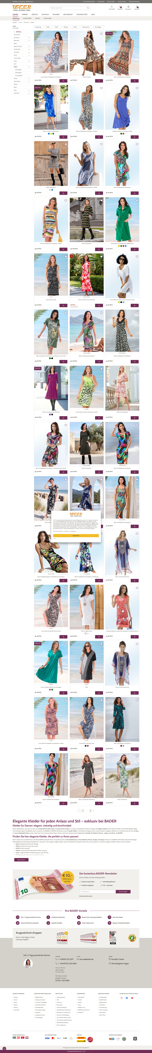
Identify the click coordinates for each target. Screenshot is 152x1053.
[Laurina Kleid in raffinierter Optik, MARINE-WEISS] (86, 746)
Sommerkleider (18, 75)
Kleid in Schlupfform (51, 187)
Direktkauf (81, 1012)
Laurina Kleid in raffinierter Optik (86, 743)
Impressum (59, 1002)
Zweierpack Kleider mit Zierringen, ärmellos (122, 131)
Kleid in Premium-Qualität (51, 522)
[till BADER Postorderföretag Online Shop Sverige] (14, 1038)
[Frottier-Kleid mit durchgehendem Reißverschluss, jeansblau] (126, 246)
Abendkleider (18, 69)
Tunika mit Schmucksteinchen (122, 687)
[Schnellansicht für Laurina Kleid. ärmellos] (63, 305)
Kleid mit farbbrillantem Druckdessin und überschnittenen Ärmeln (51, 468)
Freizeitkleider (18, 72)
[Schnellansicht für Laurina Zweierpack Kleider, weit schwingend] (63, 693)
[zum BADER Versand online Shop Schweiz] (22, 1038)
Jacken (15, 61)
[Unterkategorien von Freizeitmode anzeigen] (29, 49)
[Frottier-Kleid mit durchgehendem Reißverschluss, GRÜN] (121, 246)
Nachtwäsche (17, 81)
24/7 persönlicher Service (89, 1)
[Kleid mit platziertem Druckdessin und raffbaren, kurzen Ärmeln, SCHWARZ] (52, 358)
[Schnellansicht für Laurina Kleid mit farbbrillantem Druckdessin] (63, 81)
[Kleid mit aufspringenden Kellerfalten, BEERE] (50, 414)
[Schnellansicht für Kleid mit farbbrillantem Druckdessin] (135, 81)
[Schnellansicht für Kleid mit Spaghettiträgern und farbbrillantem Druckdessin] (63, 580)
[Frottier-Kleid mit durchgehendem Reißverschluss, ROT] (123, 246)
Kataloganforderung (40, 1015)
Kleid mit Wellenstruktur (86, 631)
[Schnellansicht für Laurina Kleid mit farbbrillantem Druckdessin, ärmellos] (63, 749)
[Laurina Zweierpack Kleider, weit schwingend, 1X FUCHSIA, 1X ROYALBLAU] (50, 690)
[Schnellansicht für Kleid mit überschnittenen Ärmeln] (99, 361)
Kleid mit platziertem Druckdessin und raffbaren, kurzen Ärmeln (51, 356)
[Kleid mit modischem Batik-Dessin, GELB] (51, 134)
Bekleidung (18, 31)
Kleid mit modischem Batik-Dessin (51, 131)
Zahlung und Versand (40, 1000)
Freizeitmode (17, 49)
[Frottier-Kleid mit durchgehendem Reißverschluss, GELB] (119, 246)
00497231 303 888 (68, 963)
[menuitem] (15, 14)
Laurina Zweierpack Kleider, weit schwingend (51, 687)
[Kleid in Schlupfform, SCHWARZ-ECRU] (50, 190)
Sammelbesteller (39, 1007)
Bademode (16, 40)
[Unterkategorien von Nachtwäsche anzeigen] (29, 81)
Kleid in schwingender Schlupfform (87, 799)
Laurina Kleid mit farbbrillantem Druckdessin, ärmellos (51, 743)
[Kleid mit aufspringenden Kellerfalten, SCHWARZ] (52, 414)
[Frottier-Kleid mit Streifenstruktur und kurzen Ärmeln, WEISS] (126, 302)
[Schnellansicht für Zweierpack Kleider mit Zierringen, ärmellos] (135, 137)
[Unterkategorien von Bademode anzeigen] (29, 40)
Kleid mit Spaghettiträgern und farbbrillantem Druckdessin (51, 576)
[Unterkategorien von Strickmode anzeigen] (29, 93)
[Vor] (94, 810)
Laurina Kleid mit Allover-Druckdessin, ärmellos (87, 412)
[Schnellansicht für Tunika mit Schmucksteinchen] (135, 693)
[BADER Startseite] (22, 8)
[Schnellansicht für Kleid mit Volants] (99, 81)
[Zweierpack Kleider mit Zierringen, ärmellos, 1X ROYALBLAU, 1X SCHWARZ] (123, 134)
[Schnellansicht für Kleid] (99, 693)
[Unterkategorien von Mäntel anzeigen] (29, 78)
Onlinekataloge (38, 1017)
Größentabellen (103, 997)
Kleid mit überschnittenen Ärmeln (87, 356)
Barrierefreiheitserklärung (62, 1022)
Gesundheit (16, 1010)
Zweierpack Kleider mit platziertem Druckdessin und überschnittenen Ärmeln (122, 631)
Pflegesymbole (102, 1002)
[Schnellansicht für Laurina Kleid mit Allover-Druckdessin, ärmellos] (99, 418)
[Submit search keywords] (88, 8)
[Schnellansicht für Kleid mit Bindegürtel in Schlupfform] (135, 749)
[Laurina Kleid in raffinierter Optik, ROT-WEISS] (88, 746)
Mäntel (15, 78)
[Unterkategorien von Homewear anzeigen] (29, 52)
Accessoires (16, 37)
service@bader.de (86, 959)
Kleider (15, 67)
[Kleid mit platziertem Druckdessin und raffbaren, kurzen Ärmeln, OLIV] (50, 358)
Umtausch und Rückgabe (41, 1002)
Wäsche (16, 1005)
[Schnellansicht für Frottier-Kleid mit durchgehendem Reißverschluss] (135, 249)
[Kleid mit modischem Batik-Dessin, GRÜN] (53, 134)
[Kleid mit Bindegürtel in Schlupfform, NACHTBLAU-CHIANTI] (121, 746)
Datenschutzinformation (85, 896)
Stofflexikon (102, 1005)
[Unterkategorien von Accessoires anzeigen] (29, 37)
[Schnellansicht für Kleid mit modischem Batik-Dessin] (63, 137)
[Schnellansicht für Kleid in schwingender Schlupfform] (99, 803)
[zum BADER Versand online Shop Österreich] (18, 1038)
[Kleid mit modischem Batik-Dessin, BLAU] (49, 134)
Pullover (16, 84)
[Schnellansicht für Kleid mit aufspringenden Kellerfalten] (63, 418)
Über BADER (81, 997)
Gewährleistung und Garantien (64, 1010)
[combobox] (70, 8)
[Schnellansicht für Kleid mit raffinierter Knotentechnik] (99, 305)
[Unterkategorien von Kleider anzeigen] (29, 66)
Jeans (15, 64)
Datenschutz (60, 1005)
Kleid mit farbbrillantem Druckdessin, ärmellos (86, 131)
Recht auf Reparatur (61, 1025)
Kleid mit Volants (87, 77)
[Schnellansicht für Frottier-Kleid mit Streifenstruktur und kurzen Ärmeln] (135, 305)
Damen (15, 1000)
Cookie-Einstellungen (62, 1007)
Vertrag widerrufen (61, 997)
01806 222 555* (67, 959)
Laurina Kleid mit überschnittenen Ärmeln (51, 631)
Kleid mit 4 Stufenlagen (122, 412)
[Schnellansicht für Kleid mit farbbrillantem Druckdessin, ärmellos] (99, 137)
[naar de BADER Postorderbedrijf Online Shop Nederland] (26, 1038)
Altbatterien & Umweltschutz (63, 1012)
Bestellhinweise (103, 1000)
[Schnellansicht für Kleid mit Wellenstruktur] (99, 636)
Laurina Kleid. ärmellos (51, 299)
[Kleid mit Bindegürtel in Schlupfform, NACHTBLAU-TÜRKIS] (123, 746)
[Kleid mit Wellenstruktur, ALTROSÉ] (86, 633)
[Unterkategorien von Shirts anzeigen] (29, 90)
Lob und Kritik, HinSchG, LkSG (64, 1017)
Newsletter (37, 1012)
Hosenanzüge (17, 58)
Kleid (87, 687)
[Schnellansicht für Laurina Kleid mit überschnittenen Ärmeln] (63, 636)
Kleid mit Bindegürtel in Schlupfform (122, 743)
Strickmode (16, 93)
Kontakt (80, 1000)
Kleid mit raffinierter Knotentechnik (86, 299)
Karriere (80, 1002)
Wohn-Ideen (102, 1015)
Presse (79, 1005)
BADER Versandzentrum (83, 1010)
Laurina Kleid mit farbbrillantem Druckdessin (51, 77)
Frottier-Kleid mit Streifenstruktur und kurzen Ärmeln (122, 299)
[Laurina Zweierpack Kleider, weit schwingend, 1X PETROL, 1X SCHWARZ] (52, 690)
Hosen (15, 55)
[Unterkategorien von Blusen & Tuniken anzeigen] (29, 46)
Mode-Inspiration (103, 1010)
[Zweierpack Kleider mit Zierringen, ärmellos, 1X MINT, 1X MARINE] (121, 134)
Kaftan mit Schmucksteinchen (122, 576)
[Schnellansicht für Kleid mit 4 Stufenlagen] (135, 418)
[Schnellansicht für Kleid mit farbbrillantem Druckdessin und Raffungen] (99, 580)
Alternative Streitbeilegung (63, 1015)
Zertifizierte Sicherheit (40, 1005)
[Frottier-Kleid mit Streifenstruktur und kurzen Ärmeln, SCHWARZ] (121, 302)
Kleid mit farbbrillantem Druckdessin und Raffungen (87, 576)
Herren (15, 1002)
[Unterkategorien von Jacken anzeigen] (29, 61)
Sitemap (16, 997)
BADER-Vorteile (39, 997)
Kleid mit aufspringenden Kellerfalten (51, 412)
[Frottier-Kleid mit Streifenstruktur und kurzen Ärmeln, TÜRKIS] (123, 302)
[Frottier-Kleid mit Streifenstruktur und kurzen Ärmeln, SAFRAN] (119, 302)
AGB (58, 1000)
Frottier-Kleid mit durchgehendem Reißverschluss (122, 243)
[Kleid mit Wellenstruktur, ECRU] (88, 633)
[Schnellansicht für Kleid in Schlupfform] (63, 193)
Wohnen (16, 1007)
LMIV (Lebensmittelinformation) (64, 1020)
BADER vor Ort (81, 1007)
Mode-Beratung (103, 1007)
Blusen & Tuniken (18, 46)
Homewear (16, 52)
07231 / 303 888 (62, 980)
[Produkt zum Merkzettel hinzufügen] (66, 34)
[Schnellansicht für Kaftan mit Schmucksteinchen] (135, 580)
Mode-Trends (102, 1012)
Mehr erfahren (21, 860)
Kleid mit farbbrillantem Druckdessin (122, 77)
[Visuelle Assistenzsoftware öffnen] (134, 1039)
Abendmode (17, 34)
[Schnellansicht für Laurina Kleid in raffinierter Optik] (99, 749)
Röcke (15, 87)
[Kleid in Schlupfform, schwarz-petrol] (52, 190)
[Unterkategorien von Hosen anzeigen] (29, 55)
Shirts (15, 90)
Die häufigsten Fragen (40, 1010)
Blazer (15, 43)
